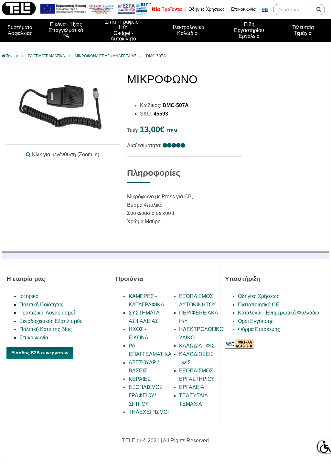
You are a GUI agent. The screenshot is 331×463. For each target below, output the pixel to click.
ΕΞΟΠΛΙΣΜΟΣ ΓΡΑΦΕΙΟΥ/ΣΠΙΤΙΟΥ (146, 395)
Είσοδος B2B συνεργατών (40, 352)
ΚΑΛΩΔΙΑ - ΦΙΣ (197, 345)
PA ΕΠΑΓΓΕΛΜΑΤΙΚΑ (46, 56)
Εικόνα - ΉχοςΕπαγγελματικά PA (65, 30)
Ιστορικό (28, 296)
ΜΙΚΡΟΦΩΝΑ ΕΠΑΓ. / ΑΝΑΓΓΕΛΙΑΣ (105, 56)
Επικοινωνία (243, 9)
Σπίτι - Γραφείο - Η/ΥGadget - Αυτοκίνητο (123, 30)
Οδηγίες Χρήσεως (206, 9)
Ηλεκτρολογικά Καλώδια (187, 30)
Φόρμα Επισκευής (259, 329)
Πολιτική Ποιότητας (41, 304)
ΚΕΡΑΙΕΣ (140, 379)
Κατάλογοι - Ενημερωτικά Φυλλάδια (278, 312)
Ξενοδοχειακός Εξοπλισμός (50, 321)
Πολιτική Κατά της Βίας (45, 329)
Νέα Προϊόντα (167, 9)
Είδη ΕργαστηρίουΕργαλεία (249, 30)
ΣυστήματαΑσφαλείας (19, 30)
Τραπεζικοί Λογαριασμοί (47, 312)
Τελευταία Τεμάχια (303, 30)
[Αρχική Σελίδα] (19, 13)
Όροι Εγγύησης (255, 321)
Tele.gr (12, 56)
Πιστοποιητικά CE (258, 304)
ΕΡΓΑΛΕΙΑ (191, 387)
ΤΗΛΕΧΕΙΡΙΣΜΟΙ (149, 412)
